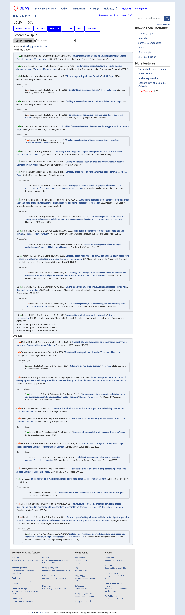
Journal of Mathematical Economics (107, 219)
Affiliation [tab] (40, 28)
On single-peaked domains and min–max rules (88, 115)
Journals (142, 38)
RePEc (40, 613)
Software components (149, 43)
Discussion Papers (117, 432)
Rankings (94, 8)
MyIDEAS (135, 8)
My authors (121, 15)
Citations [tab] (68, 28)
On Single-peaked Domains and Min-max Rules (87, 101)
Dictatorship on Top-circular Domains (83, 76)
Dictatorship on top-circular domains (84, 90)
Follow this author (107, 15)
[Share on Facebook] (23, 16)
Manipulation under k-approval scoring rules (86, 315)
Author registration (148, 78)
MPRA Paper (108, 76)
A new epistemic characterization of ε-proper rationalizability (82, 408)
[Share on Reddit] (26, 16)
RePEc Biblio (145, 73)
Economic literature (45, 8)
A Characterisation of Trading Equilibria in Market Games (99, 56)
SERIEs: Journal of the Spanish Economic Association (85, 275)
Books (141, 47)
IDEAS (30, 613)
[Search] (167, 18)
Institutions (79, 8)
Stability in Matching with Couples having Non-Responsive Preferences (89, 151)
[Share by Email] (32, 16)
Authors (65, 8)
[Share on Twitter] (20, 16)
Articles (44, 46)
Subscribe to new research (152, 69)
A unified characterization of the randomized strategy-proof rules (93, 140)
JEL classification (147, 56)
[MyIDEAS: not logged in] (129, 15)
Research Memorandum (45, 69)
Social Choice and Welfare (36, 306)
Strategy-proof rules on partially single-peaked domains (92, 185)
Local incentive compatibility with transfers (92, 418)
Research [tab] (54, 28)
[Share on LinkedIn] (29, 16)
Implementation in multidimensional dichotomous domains (58, 479)
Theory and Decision (108, 90)
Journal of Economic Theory (37, 143)
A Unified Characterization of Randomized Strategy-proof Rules (92, 126)
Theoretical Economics (97, 479)
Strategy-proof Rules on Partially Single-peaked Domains (92, 172)
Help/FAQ (109, 8)
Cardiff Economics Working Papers (32, 59)
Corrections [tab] (92, 28)
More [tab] (79, 28)
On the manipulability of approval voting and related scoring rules (96, 287)
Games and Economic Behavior (41, 345)
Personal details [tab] (23, 28)
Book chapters (145, 52)
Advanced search (162, 24)
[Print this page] (35, 16)
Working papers (146, 33)
